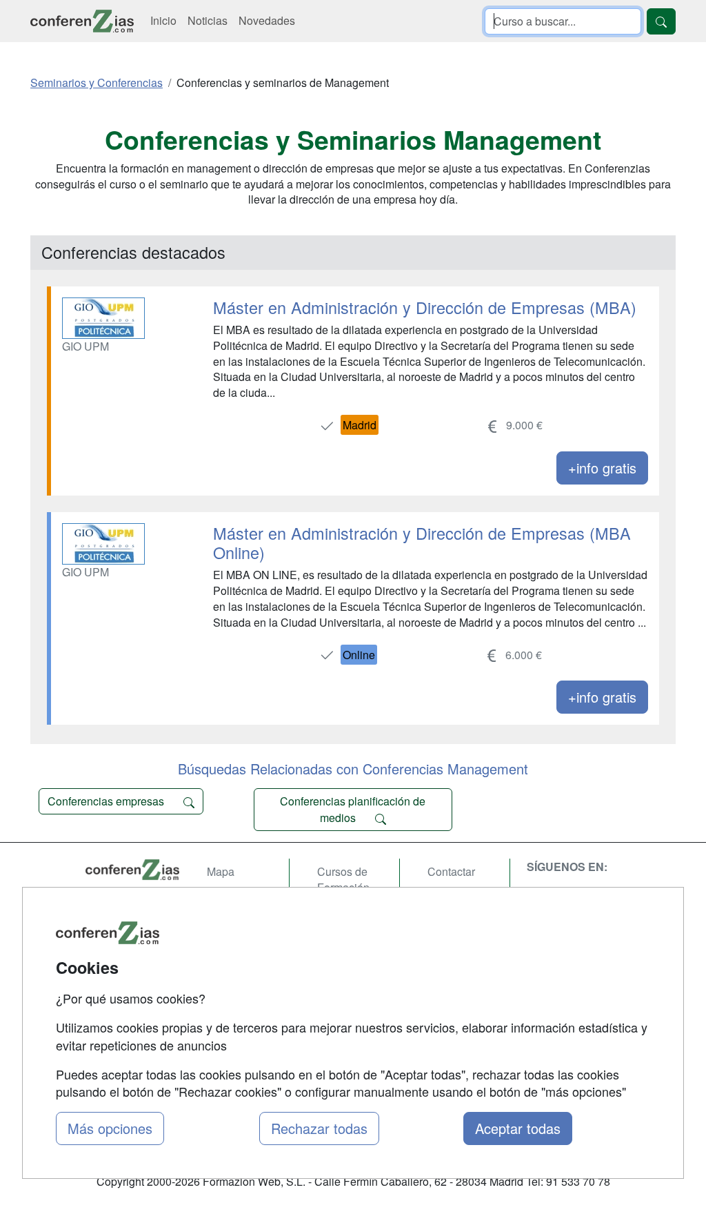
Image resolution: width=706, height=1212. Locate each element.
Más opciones (110, 1128)
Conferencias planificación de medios (352, 809)
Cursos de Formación (343, 879)
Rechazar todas (319, 1128)
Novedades (267, 20)
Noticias (208, 20)
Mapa (220, 871)
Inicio (163, 20)
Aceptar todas (518, 1128)
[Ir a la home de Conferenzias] (82, 21)
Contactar (451, 871)
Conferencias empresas (107, 801)
